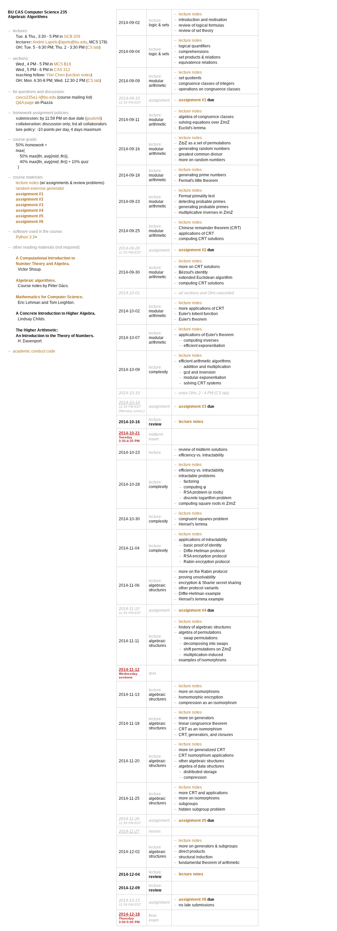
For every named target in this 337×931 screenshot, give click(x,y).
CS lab (93, 47)
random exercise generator (40, 188)
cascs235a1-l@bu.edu (36, 97)
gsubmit (94, 118)
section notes (79, 75)
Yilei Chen (55, 75)
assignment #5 (29, 216)
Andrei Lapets (45, 42)
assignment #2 (29, 199)
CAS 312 (62, 69)
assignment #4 (29, 210)
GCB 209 (72, 36)
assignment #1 (29, 194)
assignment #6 (29, 221)
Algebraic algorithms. (36, 280)
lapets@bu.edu (73, 42)
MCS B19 (62, 64)
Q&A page (25, 102)
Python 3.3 (25, 237)
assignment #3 (29, 205)
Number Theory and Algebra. (43, 263)
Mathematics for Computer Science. (49, 297)
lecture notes (27, 183)
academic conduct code (34, 351)
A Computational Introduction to (45, 258)
